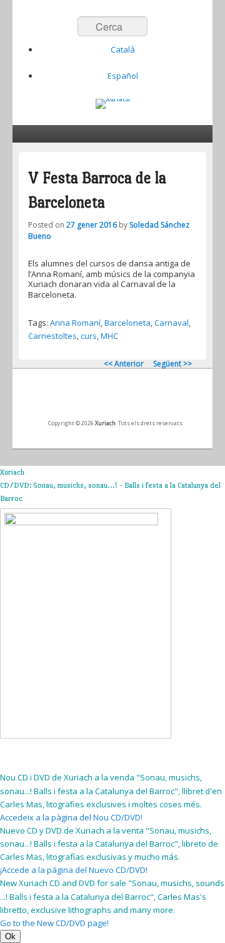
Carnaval (171, 322)
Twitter (99, 397)
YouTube (127, 397)
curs (89, 335)
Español (123, 75)
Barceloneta (127, 322)
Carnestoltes (52, 335)
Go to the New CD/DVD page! (54, 923)
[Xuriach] (113, 104)
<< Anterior (124, 363)
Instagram (154, 397)
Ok (10, 936)
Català (123, 49)
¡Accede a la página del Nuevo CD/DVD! (74, 869)
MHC (109, 335)
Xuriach (105, 423)
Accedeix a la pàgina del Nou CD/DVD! (71, 817)
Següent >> (172, 363)
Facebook (71, 397)
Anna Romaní (75, 322)
